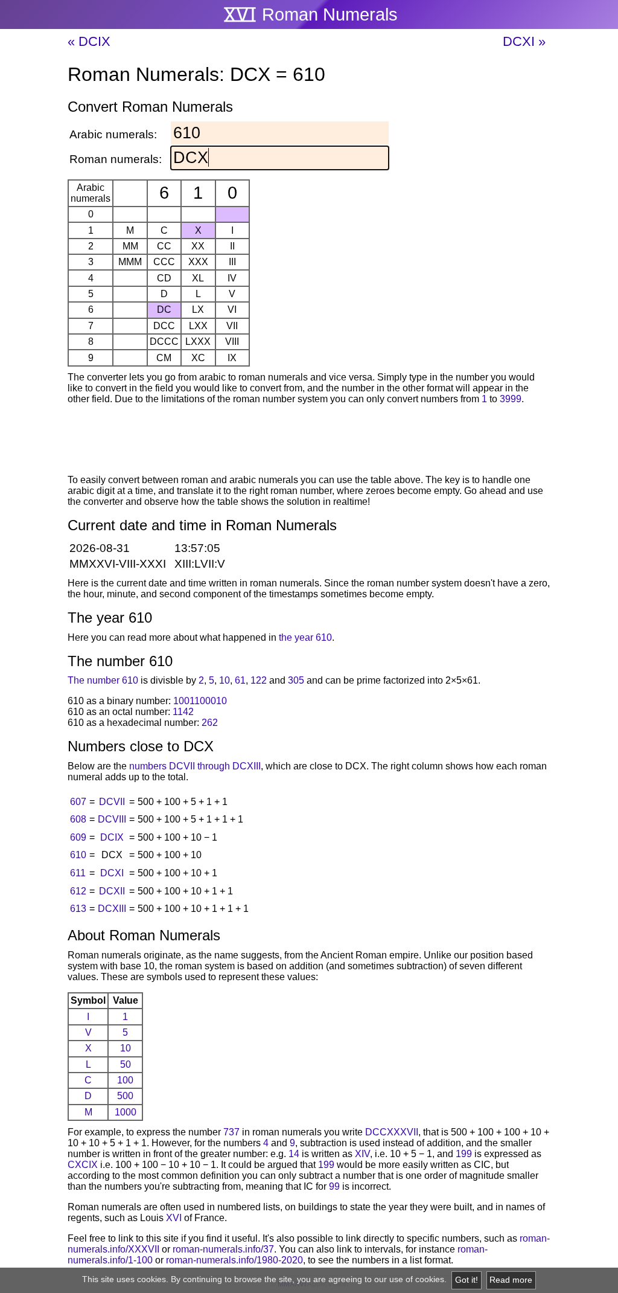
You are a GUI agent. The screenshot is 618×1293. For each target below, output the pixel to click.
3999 (510, 399)
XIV (362, 1154)
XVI (174, 1218)
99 (334, 1186)
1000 (125, 1112)
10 (224, 680)
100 (125, 1080)
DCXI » (524, 41)
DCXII (112, 891)
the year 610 (305, 637)
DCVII (112, 802)
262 (210, 722)
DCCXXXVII (391, 1132)
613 (78, 908)
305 (296, 680)
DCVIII (112, 819)
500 (125, 1096)
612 (78, 891)
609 (78, 837)
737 (231, 1132)
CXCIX (83, 1165)
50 (125, 1064)
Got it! (466, 1280)
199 (464, 1154)
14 (293, 1154)
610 (78, 855)
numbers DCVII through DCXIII (195, 766)
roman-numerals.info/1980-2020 (234, 1260)
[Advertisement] (309, 441)
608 (78, 819)
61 (240, 680)
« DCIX (89, 41)
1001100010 (200, 701)
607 (78, 802)
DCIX (112, 837)
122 (258, 680)
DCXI (112, 873)
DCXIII (112, 908)
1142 (183, 712)
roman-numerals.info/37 (223, 1249)
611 (78, 873)
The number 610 (103, 680)
